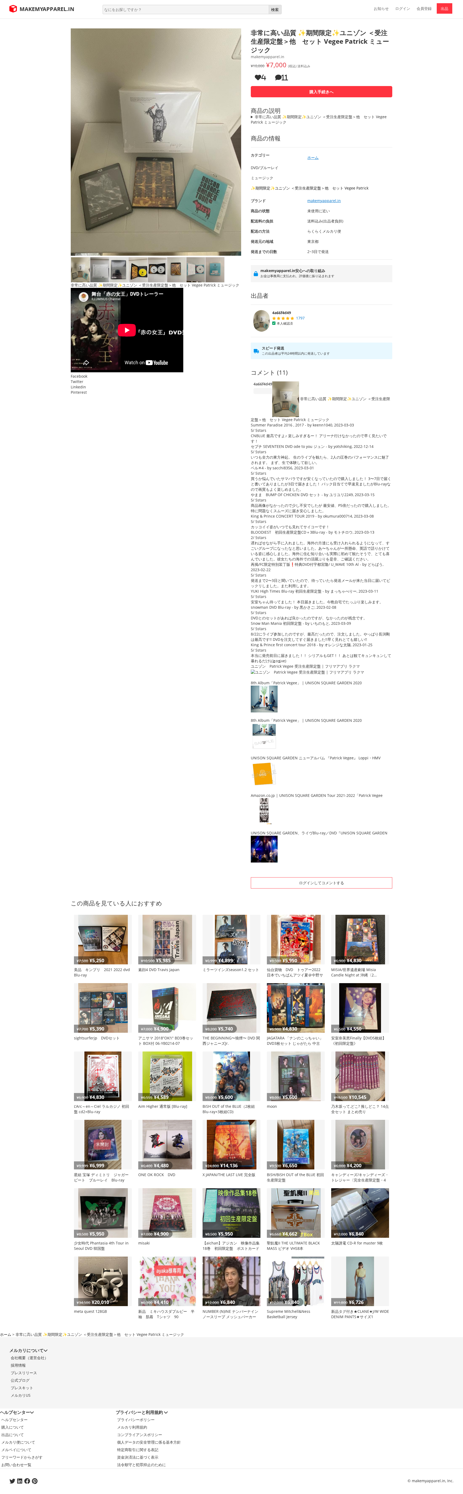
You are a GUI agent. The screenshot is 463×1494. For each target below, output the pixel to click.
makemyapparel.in (324, 200)
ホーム (5, 1334)
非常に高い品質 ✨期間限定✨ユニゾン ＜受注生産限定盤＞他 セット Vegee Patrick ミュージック (319, 119)
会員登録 (424, 8)
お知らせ (381, 8)
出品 (444, 8)
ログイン (402, 8)
